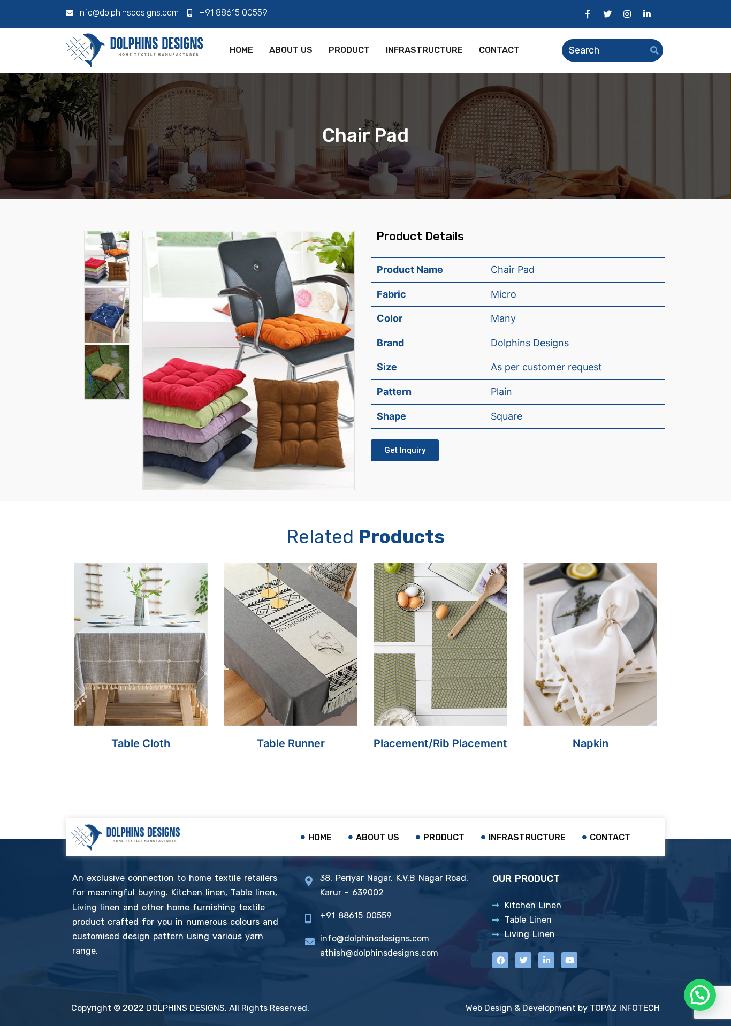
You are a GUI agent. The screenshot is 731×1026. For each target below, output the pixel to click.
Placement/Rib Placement (440, 743)
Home (241, 50)
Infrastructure (424, 50)
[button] (405, 450)
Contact (499, 50)
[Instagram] (627, 13)
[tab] (107, 258)
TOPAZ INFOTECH (625, 1008)
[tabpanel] (248, 360)
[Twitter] (607, 13)
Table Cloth (140, 743)
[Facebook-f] (587, 13)
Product (349, 50)
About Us (291, 50)
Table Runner (291, 743)
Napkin (590, 743)
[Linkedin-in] (647, 13)
